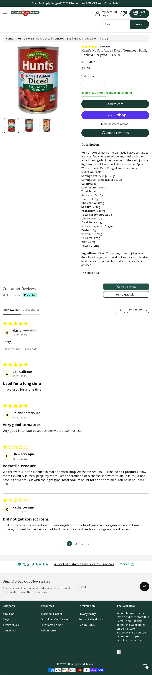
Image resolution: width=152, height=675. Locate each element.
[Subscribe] (144, 586)
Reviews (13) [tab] (11, 309)
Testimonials (11, 625)
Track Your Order (51, 614)
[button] (6, 13)
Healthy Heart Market (81, 664)
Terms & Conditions (91, 619)
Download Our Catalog (55, 619)
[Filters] (120, 310)
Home (9, 38)
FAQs (6, 619)
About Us (8, 614)
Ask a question (126, 294)
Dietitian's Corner (51, 625)
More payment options (115, 124)
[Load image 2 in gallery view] (29, 125)
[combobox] (125, 24)
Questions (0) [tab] (30, 309)
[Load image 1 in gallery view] (11, 125)
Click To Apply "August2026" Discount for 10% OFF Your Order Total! (76, 3)
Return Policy (87, 625)
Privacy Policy (87, 614)
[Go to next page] (90, 543)
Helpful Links (49, 630)
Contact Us (10, 630)
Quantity (87, 76)
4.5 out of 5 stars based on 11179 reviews (84, 564)
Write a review (126, 287)
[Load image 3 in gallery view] (46, 125)
